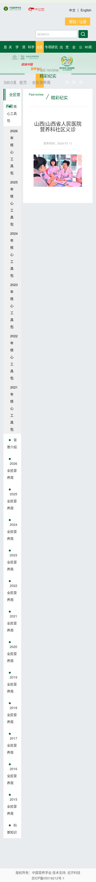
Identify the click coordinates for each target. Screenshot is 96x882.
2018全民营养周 (12, 714)
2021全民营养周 (12, 623)
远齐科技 (73, 872)
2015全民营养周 (12, 806)
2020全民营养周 (12, 653)
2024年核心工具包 (14, 254)
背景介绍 (12, 443)
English (86, 10)
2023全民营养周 (12, 562)
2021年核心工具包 (14, 408)
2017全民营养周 (12, 745)
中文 (72, 10)
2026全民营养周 (12, 470)
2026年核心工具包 (14, 151)
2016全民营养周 (12, 775)
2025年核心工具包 (14, 203)
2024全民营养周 (12, 531)
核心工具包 (12, 113)
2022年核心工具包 (14, 357)
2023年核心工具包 (14, 305)
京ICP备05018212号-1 (48, 878)
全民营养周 (13, 96)
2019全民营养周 (12, 684)
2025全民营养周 (12, 501)
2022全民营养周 (12, 592)
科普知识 (12, 828)
